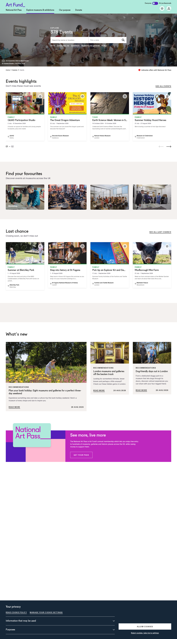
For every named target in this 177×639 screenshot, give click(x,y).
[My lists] (162, 8)
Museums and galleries (90, 45)
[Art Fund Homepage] (15, 4)
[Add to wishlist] (40, 96)
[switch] (155, 3)
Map (105, 45)
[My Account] (168, 8)
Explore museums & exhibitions (40, 10)
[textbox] (107, 40)
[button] (81, 455)
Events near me (63, 45)
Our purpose (64, 10)
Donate (78, 10)
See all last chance (160, 232)
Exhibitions (75, 45)
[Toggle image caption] (4, 61)
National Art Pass (14, 10)
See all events (163, 86)
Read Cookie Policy (16, 612)
